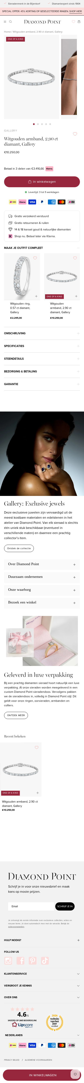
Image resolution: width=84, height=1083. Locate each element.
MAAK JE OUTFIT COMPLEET (23, 248)
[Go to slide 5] (50, 124)
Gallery (10, 130)
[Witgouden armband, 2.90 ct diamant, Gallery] (62, 276)
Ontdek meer (16, 715)
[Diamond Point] (42, 22)
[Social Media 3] (33, 961)
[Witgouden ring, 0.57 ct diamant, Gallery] (22, 276)
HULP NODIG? (12, 940)
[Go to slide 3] (42, 124)
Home (7, 32)
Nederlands (14, 1035)
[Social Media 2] (20, 961)
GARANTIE (11, 384)
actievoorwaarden (16, 926)
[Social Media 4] (45, 961)
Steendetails (14, 359)
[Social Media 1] (8, 961)
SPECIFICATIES (14, 346)
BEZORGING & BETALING (20, 371)
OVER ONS (10, 997)
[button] (10, 21)
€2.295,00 (16, 318)
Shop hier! (75, 11)
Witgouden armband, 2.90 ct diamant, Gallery (60, 308)
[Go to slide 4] (46, 124)
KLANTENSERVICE (15, 974)
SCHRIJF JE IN (65, 906)
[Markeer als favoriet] (75, 134)
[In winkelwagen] (36, 296)
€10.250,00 (56, 318)
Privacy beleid (11, 1059)
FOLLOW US (11, 952)
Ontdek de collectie (19, 548)
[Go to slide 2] (38, 124)
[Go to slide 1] (34, 124)
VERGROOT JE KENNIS (18, 986)
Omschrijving (14, 333)
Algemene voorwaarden (38, 1059)
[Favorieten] (73, 21)
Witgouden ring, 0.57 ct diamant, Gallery (20, 308)
